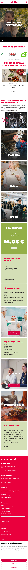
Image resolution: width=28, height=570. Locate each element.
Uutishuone (13, 91)
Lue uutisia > (4, 494)
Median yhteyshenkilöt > (6, 496)
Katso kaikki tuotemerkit (13, 60)
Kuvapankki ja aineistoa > (6, 497)
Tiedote (6, 265)
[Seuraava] (24, 73)
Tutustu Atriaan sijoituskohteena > (8, 470)
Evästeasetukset (14, 567)
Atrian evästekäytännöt (6, 557)
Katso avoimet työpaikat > (6, 482)
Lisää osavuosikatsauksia (9, 279)
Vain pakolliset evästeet (14, 563)
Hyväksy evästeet (14, 560)
